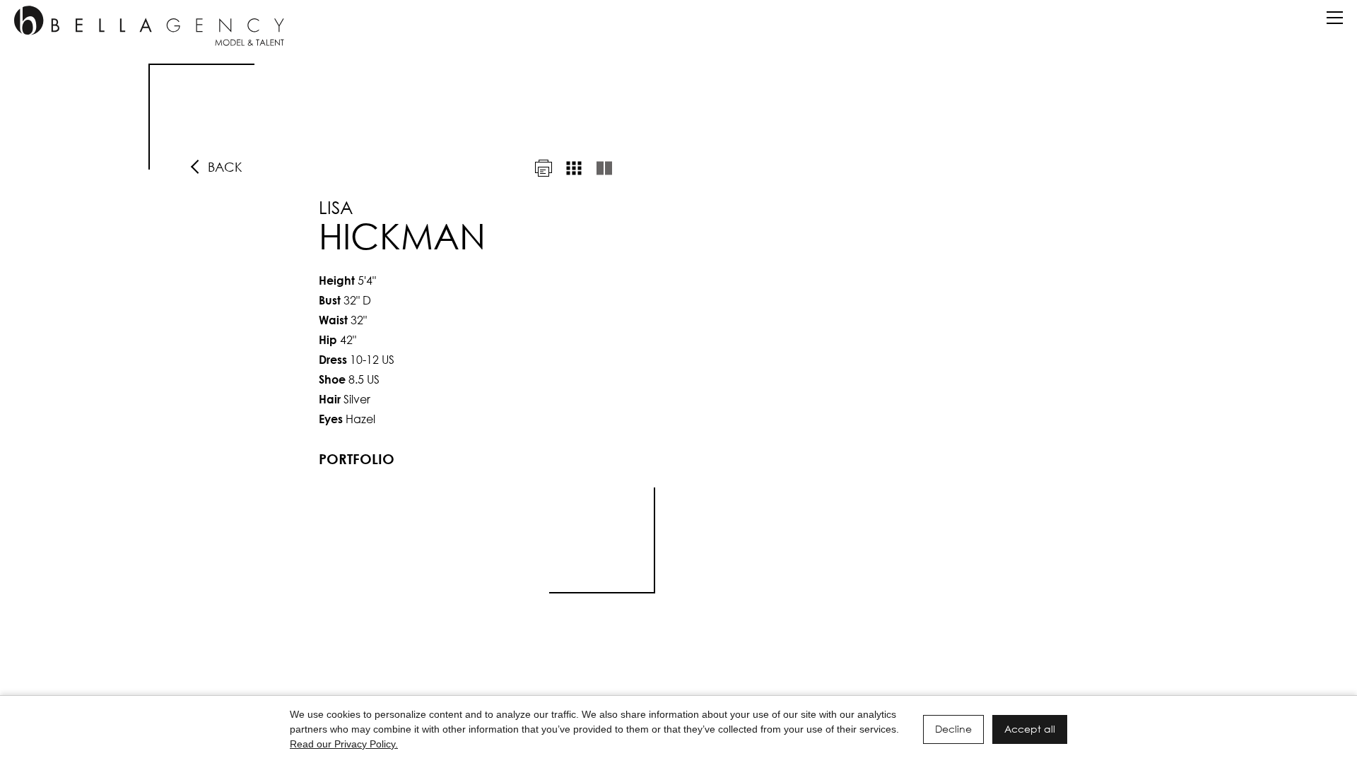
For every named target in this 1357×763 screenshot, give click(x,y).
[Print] (543, 168)
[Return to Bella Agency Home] (149, 26)
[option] (678, 328)
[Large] (604, 168)
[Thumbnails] (573, 168)
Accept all (1029, 728)
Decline (953, 728)
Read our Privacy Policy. (344, 744)
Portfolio (356, 459)
